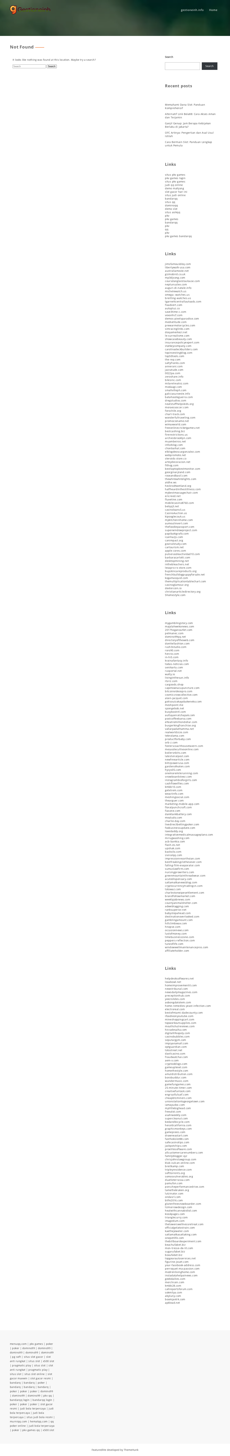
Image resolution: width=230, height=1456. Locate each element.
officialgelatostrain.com (180, 1227)
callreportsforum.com (178, 1289)
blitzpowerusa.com (177, 763)
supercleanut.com (176, 1118)
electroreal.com (175, 1009)
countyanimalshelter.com (181, 903)
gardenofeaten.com (177, 766)
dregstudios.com (175, 400)
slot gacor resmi (40, 1378)
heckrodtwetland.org (178, 485)
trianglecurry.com (176, 1217)
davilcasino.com (175, 1053)
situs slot (34, 1361)
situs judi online (175, 195)
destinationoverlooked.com (182, 916)
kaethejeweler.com (177, 1231)
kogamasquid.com (176, 578)
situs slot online (34, 1374)
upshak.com (172, 848)
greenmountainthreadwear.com (185, 875)
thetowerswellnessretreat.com (184, 1224)
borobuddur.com (176, 1077)
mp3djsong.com (175, 277)
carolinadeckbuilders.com (181, 349)
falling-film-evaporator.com (182, 865)
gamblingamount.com (179, 920)
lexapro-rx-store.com (178, 567)
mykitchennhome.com (179, 520)
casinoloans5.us (175, 509)
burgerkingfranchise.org (180, 725)
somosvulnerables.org (179, 1176)
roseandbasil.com (176, 475)
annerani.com (174, 366)
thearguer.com (174, 800)
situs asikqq (172, 212)
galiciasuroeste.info (177, 393)
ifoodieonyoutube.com (179, 1016)
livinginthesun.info (177, 677)
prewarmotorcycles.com (180, 325)
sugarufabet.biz (175, 1251)
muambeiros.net (175, 441)
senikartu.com (174, 667)
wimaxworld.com (175, 424)
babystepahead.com (178, 913)
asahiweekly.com (175, 1115)
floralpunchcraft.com (178, 807)
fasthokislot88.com (177, 1139)
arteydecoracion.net (177, 462)
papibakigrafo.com (177, 533)
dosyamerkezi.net (176, 332)
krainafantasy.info (176, 660)
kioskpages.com (175, 1214)
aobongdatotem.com (178, 1002)
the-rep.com (172, 359)
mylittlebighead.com (178, 1108)
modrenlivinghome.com (180, 1272)
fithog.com (171, 465)
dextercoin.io (173, 588)
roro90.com (172, 650)
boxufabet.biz (173, 1255)
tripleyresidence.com (178, 1169)
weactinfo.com (174, 793)
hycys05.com (173, 769)
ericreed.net (173, 496)
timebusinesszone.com (179, 937)
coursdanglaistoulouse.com (182, 281)
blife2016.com (174, 1200)
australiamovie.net (177, 270)
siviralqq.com (173, 855)
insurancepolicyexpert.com (182, 342)
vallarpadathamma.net (179, 729)
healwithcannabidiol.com (181, 1210)
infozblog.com (174, 445)
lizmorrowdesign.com (178, 1207)
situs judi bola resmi (40, 1417)
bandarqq (171, 198)
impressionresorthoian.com (182, 858)
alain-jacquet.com (176, 698)
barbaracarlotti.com (177, 557)
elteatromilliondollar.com (181, 722)
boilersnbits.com (175, 752)
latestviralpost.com (177, 756)
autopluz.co (172, 308)
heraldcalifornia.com (178, 1125)
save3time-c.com (175, 311)
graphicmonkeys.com (178, 1128)
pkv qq (47, 1395)
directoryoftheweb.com (179, 640)
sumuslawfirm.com (177, 868)
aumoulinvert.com (176, 523)
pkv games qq (31, 1430)
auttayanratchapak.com (180, 715)
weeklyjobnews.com (177, 899)
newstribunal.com (176, 988)
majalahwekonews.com (179, 626)
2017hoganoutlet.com (178, 630)
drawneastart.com (176, 1135)
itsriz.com (171, 681)
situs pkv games (175, 174)
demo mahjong (174, 188)
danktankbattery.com (178, 814)
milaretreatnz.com (176, 383)
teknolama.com (174, 735)
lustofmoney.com (176, 933)
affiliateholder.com (177, 950)
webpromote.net (175, 455)
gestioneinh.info (192, 10)
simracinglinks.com (177, 329)
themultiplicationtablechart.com (185, 581)
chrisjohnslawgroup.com (180, 1159)
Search (169, 57)
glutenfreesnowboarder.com (183, 1203)
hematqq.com (38, 1421)
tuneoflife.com (174, 944)
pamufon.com (173, 1183)
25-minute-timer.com (178, 1087)
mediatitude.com (176, 322)
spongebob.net (174, 708)
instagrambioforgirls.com (181, 780)
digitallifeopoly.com (177, 1033)
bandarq (15, 1382)
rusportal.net (173, 670)
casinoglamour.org (177, 584)
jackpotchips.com (176, 1145)
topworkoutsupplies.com (180, 1023)
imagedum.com (175, 1220)
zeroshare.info (174, 376)
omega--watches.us (177, 294)
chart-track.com (175, 414)
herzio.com (172, 653)
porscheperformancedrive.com (184, 1186)
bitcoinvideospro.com (178, 691)
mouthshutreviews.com (180, 1026)
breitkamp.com (174, 1166)
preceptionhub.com (177, 995)
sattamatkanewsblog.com (181, 882)
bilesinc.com (173, 380)
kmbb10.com (173, 787)
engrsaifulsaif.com (176, 1094)
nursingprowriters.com (179, 872)
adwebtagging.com (177, 906)
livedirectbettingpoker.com (182, 824)
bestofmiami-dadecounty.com (184, 1012)
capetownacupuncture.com (182, 688)
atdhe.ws (170, 482)
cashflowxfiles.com (177, 783)
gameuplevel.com (176, 1067)
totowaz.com (173, 889)
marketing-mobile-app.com (182, 804)
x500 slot (48, 1361)
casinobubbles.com (177, 1036)
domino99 (28, 1348)
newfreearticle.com (177, 759)
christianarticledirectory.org (183, 591)
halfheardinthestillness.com (183, 489)
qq (166, 229)
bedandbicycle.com (177, 1122)
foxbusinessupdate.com (180, 827)
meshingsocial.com (177, 797)
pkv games (171, 219)
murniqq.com (18, 1421)
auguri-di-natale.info (178, 288)
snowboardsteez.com (178, 776)
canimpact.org (174, 540)
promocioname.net (177, 421)
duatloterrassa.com (177, 1180)
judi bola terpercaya (33, 1408)
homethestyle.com (176, 1070)
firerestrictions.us (176, 434)
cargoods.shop (174, 684)
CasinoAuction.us (176, 513)
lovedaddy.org (174, 831)
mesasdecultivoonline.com (182, 749)
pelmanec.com (174, 633)
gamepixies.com (175, 1132)
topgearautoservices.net (180, 1258)
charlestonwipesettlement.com (184, 892)
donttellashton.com (177, 643)
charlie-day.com (175, 821)
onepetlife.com (174, 1238)
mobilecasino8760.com (179, 503)
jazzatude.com (174, 369)
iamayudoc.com (175, 1104)
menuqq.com (18, 1344)
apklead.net (172, 1302)
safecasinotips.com (177, 1142)
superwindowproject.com (181, 530)
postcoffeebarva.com (178, 718)
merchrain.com (174, 1282)
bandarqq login (20, 1400)
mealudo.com (173, 817)
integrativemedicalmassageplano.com (189, 834)
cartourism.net (174, 547)
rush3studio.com (175, 647)
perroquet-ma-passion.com (182, 1268)
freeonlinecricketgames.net (182, 427)
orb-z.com (171, 742)
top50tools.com (174, 356)
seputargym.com (175, 1040)
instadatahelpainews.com (181, 1275)
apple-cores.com (175, 550)
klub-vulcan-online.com (180, 1162)
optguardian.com (176, 1046)
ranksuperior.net (175, 909)
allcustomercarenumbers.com (184, 1152)
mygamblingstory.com (179, 623)
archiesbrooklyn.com (178, 438)
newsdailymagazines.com (181, 992)
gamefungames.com (177, 1084)
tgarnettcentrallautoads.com (183, 301)
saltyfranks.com (175, 363)
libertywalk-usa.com (177, 267)
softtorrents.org (175, 1173)
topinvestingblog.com (178, 352)
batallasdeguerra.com (179, 397)
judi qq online (174, 185)
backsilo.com (173, 851)
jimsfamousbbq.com (178, 264)
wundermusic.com (176, 1081)
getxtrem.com (173, 790)
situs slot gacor (33, 1356)
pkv (167, 215)
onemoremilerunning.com (181, 773)
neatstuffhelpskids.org (179, 404)
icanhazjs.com (174, 537)
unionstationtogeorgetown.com (184, 1101)
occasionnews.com (176, 930)
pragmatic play (21, 1365)
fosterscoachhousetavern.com (184, 746)
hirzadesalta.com (176, 1029)
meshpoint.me (174, 705)
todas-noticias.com (177, 664)
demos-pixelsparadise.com (182, 318)
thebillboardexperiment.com (183, 1241)
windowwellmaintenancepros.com (186, 947)
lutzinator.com (174, 1193)
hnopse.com (172, 926)
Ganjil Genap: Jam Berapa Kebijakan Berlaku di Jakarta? (188, 125)
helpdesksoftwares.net (179, 978)
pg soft (16, 1356)
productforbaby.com (178, 739)
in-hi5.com (171, 657)
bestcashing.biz (175, 431)
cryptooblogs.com (176, 1064)
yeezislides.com (175, 999)
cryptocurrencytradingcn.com (184, 886)
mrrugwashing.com (177, 838)
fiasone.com (172, 810)
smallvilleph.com (175, 390)
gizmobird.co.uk (175, 274)
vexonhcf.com (173, 315)
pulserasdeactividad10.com (182, 554)
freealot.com (173, 1111)
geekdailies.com (175, 1279)
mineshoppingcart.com (179, 1019)
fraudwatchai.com (176, 1057)
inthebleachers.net (177, 564)
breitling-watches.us (178, 298)
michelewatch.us (175, 291)
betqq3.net (172, 506)
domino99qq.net (175, 636)
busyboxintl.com (175, 711)
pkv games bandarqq (178, 236)
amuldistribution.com (178, 1074)
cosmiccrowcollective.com (181, 694)
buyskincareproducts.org (181, 571)
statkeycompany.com (178, 346)
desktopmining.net (177, 561)
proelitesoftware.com (178, 1149)
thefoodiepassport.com (179, 526)
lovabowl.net (173, 982)
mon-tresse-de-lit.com (179, 1248)
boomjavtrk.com (175, 1299)
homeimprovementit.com (181, 985)
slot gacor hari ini (176, 191)
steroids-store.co (175, 458)
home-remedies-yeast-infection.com (188, 1005)
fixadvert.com (173, 305)
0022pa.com (172, 373)
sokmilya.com (173, 1292)
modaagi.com (173, 387)
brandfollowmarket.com (180, 896)
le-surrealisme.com (177, 335)
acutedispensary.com (178, 879)
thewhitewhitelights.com (180, 479)
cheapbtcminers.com (178, 1098)
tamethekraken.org (177, 1190)
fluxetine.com (173, 499)
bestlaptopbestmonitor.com (182, 468)
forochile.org (173, 410)
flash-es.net (172, 845)
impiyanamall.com (176, 1043)
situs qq (170, 202)
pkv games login (175, 178)
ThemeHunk (131, 1450)
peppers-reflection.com (180, 940)
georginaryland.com (177, 472)
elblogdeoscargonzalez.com (182, 451)
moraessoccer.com (176, 407)
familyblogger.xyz (176, 1156)
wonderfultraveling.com (180, 417)
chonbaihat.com (175, 448)
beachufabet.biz (175, 1244)
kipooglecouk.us (175, 516)
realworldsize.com (176, 732)
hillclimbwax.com (176, 923)
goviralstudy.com (176, 544)
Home (213, 10)
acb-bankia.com (175, 841)
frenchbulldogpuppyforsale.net (185, 574)
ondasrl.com (173, 1197)
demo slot (171, 209)
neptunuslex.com (176, 284)
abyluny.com (173, 1296)
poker (49, 1344)
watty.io (170, 674)
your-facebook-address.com (182, 1265)
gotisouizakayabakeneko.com (183, 701)
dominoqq (171, 205)
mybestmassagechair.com (181, 492)
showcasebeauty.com (178, 339)
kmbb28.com (173, 1285)
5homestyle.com (175, 595)
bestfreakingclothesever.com (183, 862)
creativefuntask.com (178, 1091)
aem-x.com (172, 1060)
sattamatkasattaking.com (181, 1234)
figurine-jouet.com (176, 1261)
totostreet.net (173, 1050)
